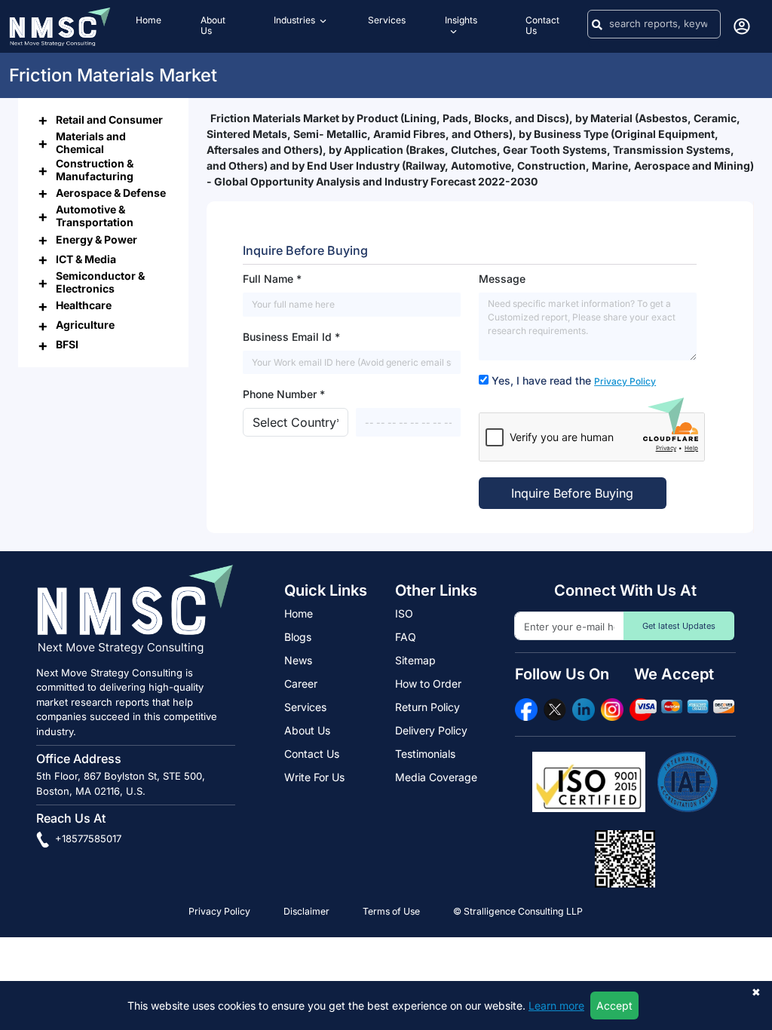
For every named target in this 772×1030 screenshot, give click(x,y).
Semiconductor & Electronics (100, 282)
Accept (614, 1005)
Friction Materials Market (113, 75)
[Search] (597, 24)
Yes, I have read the (574, 380)
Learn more (556, 1005)
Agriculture (85, 324)
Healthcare (84, 305)
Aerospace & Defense (111, 192)
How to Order (428, 683)
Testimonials (425, 753)
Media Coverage (436, 777)
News (298, 660)
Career (300, 683)
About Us (307, 730)
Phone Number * (284, 394)
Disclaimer (306, 911)
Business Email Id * (291, 336)
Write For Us (314, 777)
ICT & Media (86, 259)
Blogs (297, 636)
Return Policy (427, 706)
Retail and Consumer (109, 119)
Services (305, 706)
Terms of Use (391, 911)
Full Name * (272, 278)
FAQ (405, 636)
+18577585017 (86, 838)
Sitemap (415, 660)
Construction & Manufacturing (94, 169)
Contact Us (311, 753)
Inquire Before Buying (572, 493)
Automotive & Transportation (94, 215)
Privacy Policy (625, 381)
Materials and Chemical (91, 142)
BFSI (67, 344)
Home (298, 613)
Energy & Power (96, 239)
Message (502, 278)
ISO (404, 613)
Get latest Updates (678, 626)
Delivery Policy (431, 730)
